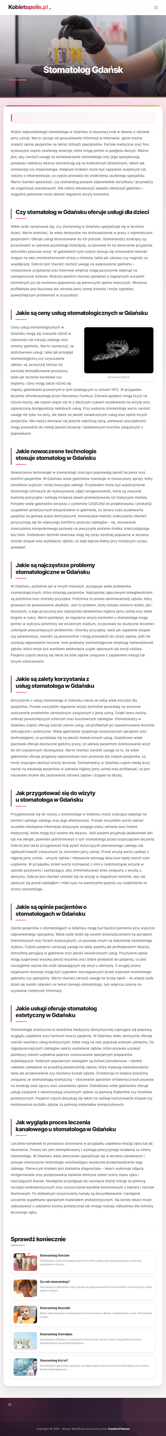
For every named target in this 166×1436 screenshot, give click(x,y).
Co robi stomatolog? (55, 1282)
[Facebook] (9, 1404)
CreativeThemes (119, 1428)
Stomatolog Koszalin (55, 1308)
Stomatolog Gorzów (54, 1255)
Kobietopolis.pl (28, 7)
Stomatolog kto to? (54, 1360)
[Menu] (156, 7)
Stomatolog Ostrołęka (56, 1334)
